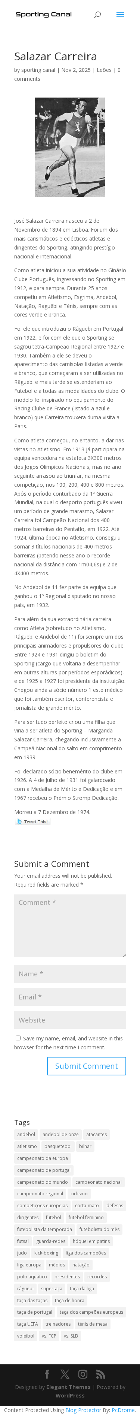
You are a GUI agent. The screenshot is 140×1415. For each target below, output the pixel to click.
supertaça (51, 1288)
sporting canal (38, 69)
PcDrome (123, 1410)
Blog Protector (83, 1410)
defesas (114, 1205)
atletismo (27, 1146)
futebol (53, 1217)
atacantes (96, 1134)
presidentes (67, 1277)
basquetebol (58, 1146)
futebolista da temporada (44, 1229)
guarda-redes (50, 1241)
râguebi (25, 1288)
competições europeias (42, 1205)
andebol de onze (61, 1134)
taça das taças (32, 1300)
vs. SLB (71, 1336)
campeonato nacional (98, 1182)
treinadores (58, 1324)
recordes (97, 1277)
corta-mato (87, 1205)
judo (22, 1253)
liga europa (29, 1265)
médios (57, 1265)
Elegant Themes (68, 1386)
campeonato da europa (42, 1158)
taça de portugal (34, 1312)
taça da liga (82, 1288)
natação (81, 1265)
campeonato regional (40, 1193)
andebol (26, 1134)
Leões (104, 69)
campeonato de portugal (44, 1170)
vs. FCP (49, 1336)
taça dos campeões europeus (91, 1312)
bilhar (85, 1146)
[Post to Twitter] (32, 820)
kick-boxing (46, 1253)
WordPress (70, 1395)
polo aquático (32, 1277)
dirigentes (27, 1217)
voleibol (25, 1336)
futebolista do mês (99, 1229)
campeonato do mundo (42, 1182)
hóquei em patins (91, 1241)
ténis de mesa (93, 1324)
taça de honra (69, 1300)
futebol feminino (86, 1217)
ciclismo (79, 1193)
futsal (23, 1241)
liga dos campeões (86, 1253)
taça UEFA (27, 1324)
